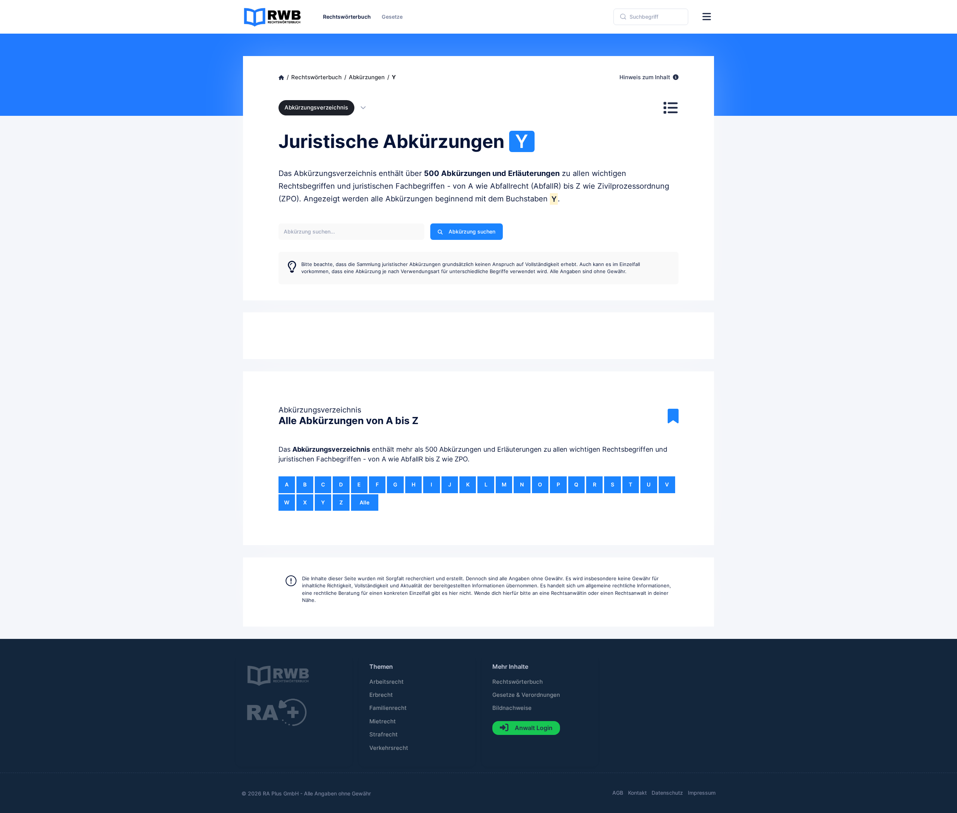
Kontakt (637, 792)
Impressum (702, 792)
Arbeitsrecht (386, 681)
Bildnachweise (512, 708)
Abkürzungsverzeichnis (316, 107)
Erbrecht (381, 695)
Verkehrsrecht (388, 748)
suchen (472, 231)
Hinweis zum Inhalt (645, 77)
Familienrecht (388, 708)
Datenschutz (667, 792)
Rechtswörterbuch (517, 681)
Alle (364, 502)
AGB (617, 792)
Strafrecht (383, 734)
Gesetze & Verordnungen (526, 695)
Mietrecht (382, 721)
